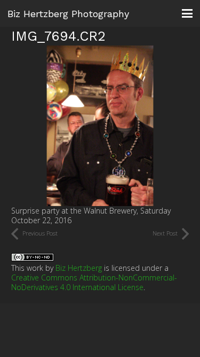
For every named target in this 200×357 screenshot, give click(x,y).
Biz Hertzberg (78, 268)
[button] (187, 13)
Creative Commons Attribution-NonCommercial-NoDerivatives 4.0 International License (94, 282)
